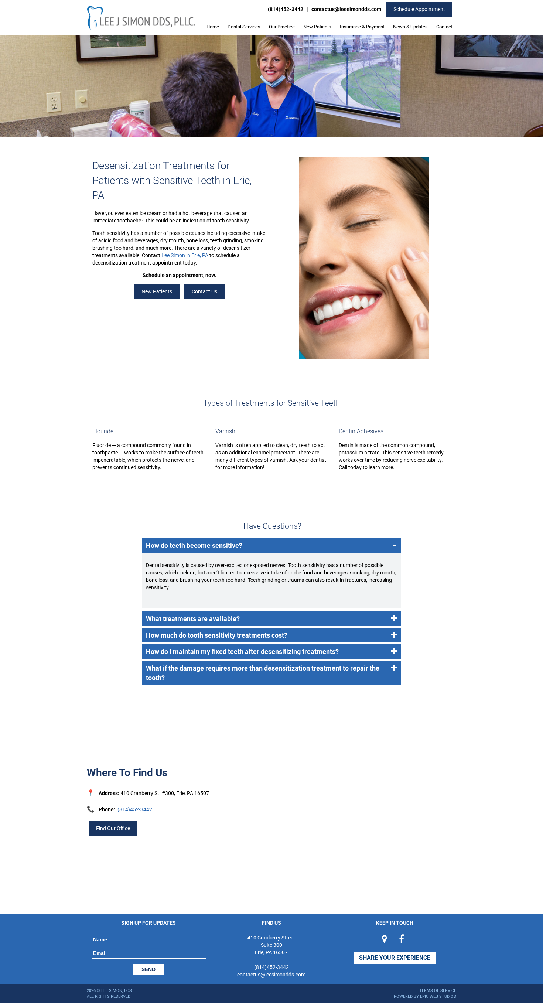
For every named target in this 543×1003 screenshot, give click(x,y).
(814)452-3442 (285, 9)
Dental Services (244, 27)
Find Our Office (113, 828)
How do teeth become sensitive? (271, 545)
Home (212, 27)
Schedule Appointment (419, 9)
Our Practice (282, 27)
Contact (444, 27)
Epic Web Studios (438, 996)
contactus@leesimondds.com (346, 9)
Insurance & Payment (362, 27)
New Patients (317, 27)
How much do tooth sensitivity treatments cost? (271, 635)
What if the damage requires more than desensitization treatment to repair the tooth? (271, 671)
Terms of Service (437, 990)
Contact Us (204, 291)
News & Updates (410, 27)
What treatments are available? (271, 618)
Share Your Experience (394, 957)
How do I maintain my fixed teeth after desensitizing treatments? (271, 651)
